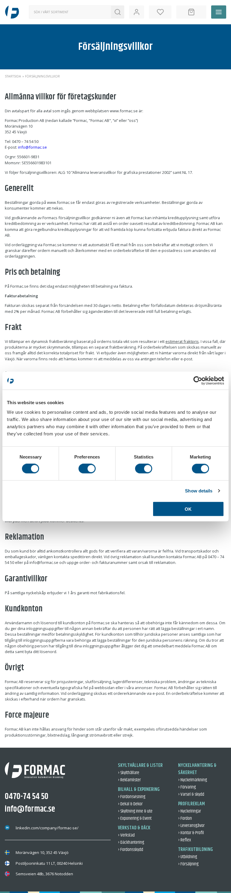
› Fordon (185, 818)
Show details (198, 490)
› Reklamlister (129, 780)
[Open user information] (136, 12)
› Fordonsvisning (131, 797)
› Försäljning (188, 864)
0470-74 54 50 (26, 796)
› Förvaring (187, 787)
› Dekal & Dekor (130, 804)
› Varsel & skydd (191, 794)
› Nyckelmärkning (192, 780)
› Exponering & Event (135, 818)
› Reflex (184, 840)
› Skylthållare (128, 772)
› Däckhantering (131, 842)
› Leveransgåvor (191, 825)
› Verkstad (126, 835)
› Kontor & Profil (191, 833)
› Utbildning (187, 857)
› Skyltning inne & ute (135, 811)
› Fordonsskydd (130, 849)
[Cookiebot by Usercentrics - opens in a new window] (197, 380)
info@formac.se (32, 147)
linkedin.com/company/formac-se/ (47, 828)
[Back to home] (12, 12)
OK (188, 508)
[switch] (87, 469)
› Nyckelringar (189, 811)
